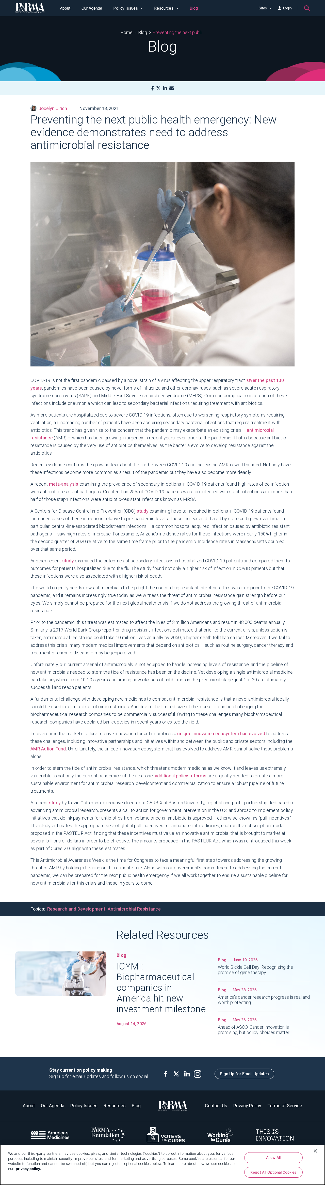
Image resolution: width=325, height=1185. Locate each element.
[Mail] (171, 88)
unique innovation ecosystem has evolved (221, 733)
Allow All (273, 1157)
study (143, 511)
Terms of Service (284, 1105)
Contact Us (216, 1105)
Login (287, 8)
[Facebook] (152, 88)
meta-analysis (63, 484)
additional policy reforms (181, 775)
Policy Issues (125, 8)
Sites (263, 8)
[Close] (315, 1150)
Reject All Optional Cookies (273, 1172)
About (65, 8)
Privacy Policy (247, 1105)
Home (126, 32)
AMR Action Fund (48, 748)
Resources (163, 8)
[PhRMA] (30, 8)
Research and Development (76, 909)
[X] (158, 88)
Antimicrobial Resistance (134, 909)
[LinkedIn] (165, 88)
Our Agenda (92, 8)
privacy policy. (28, 1168)
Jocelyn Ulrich (53, 108)
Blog (194, 8)
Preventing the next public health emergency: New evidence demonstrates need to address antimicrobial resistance (179, 32)
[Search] (307, 8)
